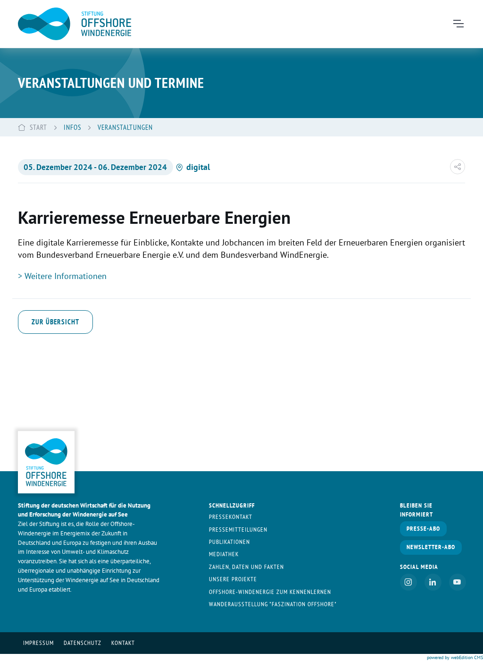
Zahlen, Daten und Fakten (246, 567)
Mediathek (224, 554)
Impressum (38, 643)
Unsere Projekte (233, 579)
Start (38, 127)
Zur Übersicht (55, 321)
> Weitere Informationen (62, 276)
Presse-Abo (423, 529)
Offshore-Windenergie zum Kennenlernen (270, 592)
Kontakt (123, 643)
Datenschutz (82, 643)
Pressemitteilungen (238, 529)
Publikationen (229, 542)
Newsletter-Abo (431, 547)
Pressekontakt (230, 517)
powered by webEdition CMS (455, 657)
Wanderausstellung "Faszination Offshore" (273, 604)
